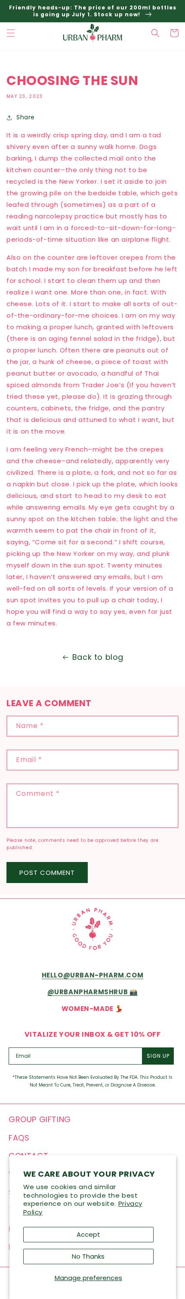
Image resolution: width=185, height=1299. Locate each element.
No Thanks (88, 1256)
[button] (10, 33)
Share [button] (25, 117)
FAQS (19, 1137)
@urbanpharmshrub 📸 (92, 991)
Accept (88, 1234)
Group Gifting (40, 1119)
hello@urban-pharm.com (93, 975)
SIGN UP (158, 1055)
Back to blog (97, 657)
